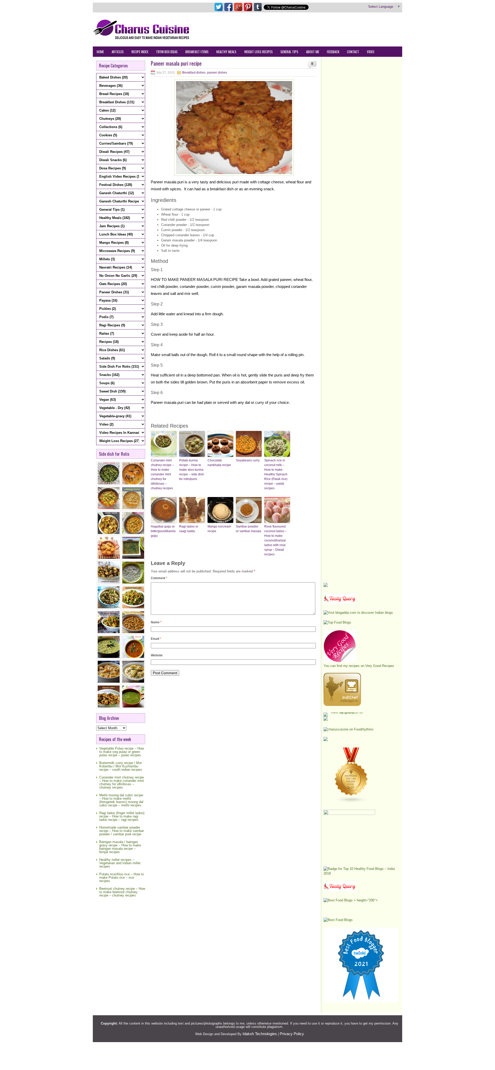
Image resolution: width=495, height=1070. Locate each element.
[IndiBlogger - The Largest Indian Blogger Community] (342, 705)
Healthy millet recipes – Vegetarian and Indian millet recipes (120, 863)
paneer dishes (217, 72)
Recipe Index (139, 51)
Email (156, 639)
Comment (159, 578)
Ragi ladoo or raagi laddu (188, 529)
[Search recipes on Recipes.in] (337, 622)
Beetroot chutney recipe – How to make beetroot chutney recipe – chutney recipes (122, 892)
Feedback (333, 51)
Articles (118, 51)
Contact (353, 51)
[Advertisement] (308, 29)
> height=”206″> (365, 900)
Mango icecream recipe (219, 529)
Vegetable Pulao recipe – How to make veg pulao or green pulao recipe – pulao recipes (121, 751)
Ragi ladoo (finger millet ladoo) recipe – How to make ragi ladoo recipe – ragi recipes (121, 816)
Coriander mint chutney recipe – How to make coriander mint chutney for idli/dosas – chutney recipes (121, 782)
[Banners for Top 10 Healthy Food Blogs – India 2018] (361, 873)
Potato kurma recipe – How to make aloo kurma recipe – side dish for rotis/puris (191, 470)
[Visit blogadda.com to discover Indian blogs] (358, 613)
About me (312, 51)
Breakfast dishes (193, 72)
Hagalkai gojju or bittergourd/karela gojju (163, 531)
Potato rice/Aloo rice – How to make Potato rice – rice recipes (121, 877)
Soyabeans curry (248, 460)
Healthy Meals (226, 51)
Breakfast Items (197, 51)
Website (157, 655)
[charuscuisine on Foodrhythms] (349, 729)
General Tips (289, 51)
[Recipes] (340, 890)
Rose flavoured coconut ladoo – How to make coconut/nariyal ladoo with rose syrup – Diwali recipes (275, 540)
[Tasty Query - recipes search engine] (340, 603)
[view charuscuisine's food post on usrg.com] (345, 712)
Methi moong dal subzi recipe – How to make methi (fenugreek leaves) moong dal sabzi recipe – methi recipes (121, 800)
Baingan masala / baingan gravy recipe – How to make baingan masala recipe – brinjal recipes (120, 847)
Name (156, 622)
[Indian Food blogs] (351, 802)
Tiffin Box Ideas (167, 51)
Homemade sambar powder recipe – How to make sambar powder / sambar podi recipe (121, 830)
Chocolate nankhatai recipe (219, 463)
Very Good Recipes (379, 666)
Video (370, 51)
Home (100, 51)
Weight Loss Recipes (258, 51)
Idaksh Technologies (260, 1034)
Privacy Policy (292, 1034)
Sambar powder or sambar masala (248, 529)
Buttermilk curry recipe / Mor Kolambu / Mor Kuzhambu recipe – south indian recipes (120, 766)
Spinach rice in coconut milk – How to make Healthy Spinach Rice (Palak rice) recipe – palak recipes (275, 474)
